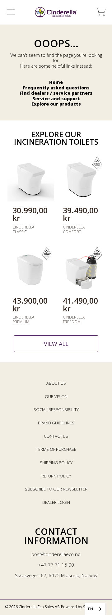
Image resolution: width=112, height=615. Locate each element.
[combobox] (95, 609)
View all (56, 343)
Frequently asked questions (56, 88)
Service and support (56, 99)
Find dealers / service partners (56, 93)
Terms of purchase (56, 449)
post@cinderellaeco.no (56, 554)
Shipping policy (56, 462)
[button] (11, 12)
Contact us (56, 436)
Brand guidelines (56, 423)
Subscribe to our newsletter (56, 489)
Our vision (56, 396)
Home (56, 82)
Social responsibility (56, 409)
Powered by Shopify (78, 606)
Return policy (56, 476)
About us (56, 383)
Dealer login (56, 502)
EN (90, 609)
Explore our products (56, 104)
